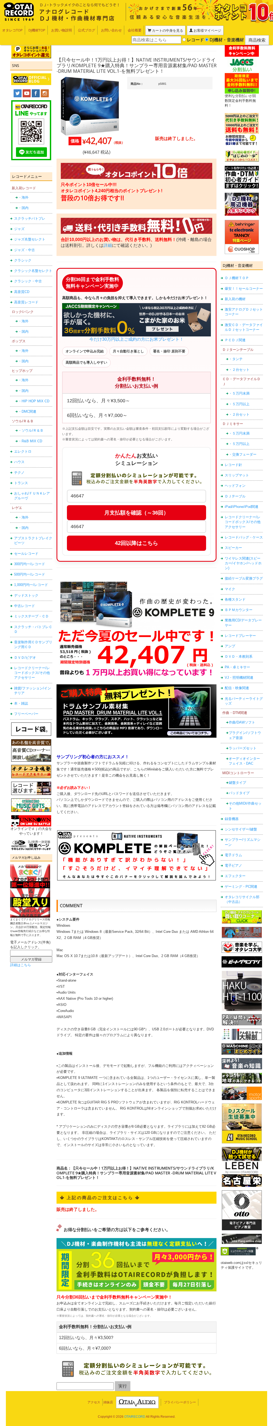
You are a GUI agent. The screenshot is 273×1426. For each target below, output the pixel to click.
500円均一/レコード (29, 574)
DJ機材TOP (37, 30)
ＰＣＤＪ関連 (235, 340)
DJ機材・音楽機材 (226, 40)
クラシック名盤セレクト (33, 271)
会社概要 (135, 30)
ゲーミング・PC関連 (241, 887)
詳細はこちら (20, 965)
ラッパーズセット (242, 748)
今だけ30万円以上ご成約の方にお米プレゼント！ (136, 339)
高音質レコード (26, 302)
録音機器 (232, 819)
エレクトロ (22, 451)
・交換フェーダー (242, 454)
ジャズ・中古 (24, 250)
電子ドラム (233, 855)
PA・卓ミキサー (237, 667)
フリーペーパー (26, 714)
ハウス (19, 462)
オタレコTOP (12, 30)
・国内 (23, 208)
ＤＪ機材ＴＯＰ (237, 278)
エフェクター (235, 876)
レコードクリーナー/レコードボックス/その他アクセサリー (32, 673)
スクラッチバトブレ (29, 218)
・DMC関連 (27, 411)
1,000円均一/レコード (31, 585)
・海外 (23, 197)
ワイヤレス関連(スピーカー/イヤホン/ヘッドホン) (243, 563)
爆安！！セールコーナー (244, 289)
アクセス (93, 1402)
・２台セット (239, 370)
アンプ (230, 646)
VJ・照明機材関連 (239, 678)
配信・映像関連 (237, 688)
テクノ (19, 473)
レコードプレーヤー (240, 636)
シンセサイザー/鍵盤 (241, 829)
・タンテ (236, 359)
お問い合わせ (111, 30)
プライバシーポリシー (180, 1402)
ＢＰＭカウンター (238, 610)
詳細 (107, 245)
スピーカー (233, 548)
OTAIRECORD (134, 1417)
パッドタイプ (239, 793)
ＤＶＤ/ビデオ (25, 658)
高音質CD (21, 292)
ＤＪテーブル (235, 496)
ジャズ (19, 229)
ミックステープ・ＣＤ (31, 616)
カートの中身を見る (167, 30)
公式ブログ (86, 30)
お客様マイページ (207, 30)
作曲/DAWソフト (242, 722)
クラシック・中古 (28, 281)
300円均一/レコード (29, 564)
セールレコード (26, 554)
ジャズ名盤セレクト (29, 239)
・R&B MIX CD (30, 441)
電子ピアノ (233, 865)
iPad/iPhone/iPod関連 (241, 507)
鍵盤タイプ (237, 783)
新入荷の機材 (235, 299)
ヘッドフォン (235, 486)
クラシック (22, 260)
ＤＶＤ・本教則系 (238, 656)
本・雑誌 (21, 703)
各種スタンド (235, 599)
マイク (230, 589)
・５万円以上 (239, 404)
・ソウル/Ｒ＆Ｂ (30, 430)
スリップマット (237, 475)
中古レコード (24, 606)
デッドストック (26, 595)
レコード (195, 40)
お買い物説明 (61, 30)
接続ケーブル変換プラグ (244, 578)
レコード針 (233, 465)
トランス (21, 483)
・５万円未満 (239, 393)
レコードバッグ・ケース (244, 537)
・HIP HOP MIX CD (33, 401)
